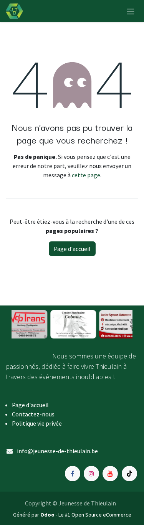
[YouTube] (110, 473)
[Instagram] (91, 473)
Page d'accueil (72, 249)
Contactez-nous (33, 414)
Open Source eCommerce (101, 514)
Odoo (48, 514)
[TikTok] (129, 473)
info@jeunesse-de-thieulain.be (57, 451)
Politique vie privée (37, 423)
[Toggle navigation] (130, 11)
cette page (86, 175)
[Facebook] (72, 473)
